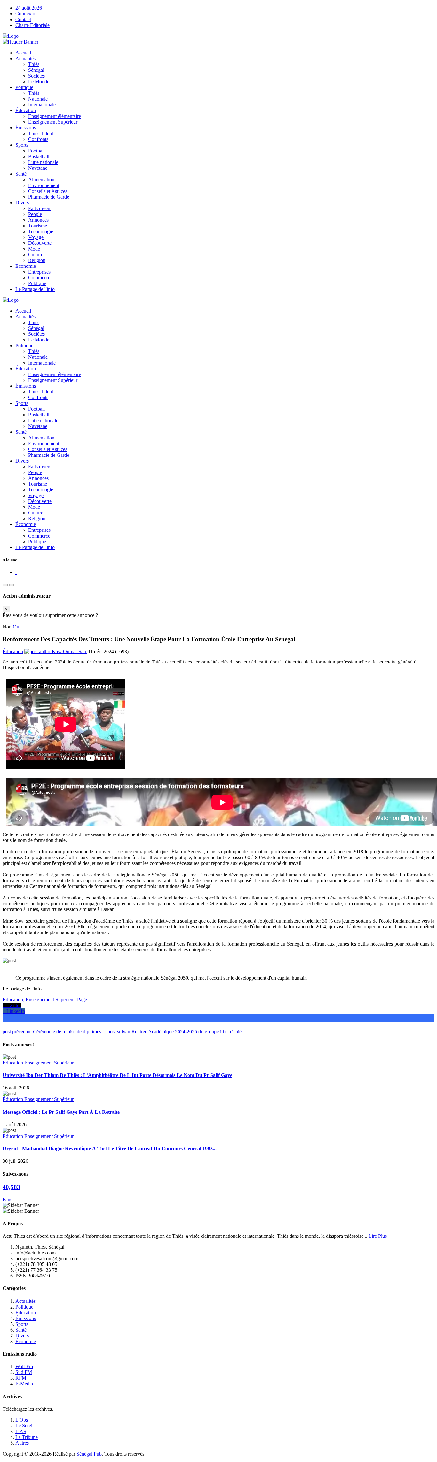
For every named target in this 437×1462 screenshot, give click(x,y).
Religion (36, 260)
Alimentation (41, 179)
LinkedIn (14, 1011)
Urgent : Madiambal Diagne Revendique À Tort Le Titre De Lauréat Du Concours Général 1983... (110, 1148)
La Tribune (26, 1437)
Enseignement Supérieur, (51, 999)
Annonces (38, 220)
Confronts (38, 139)
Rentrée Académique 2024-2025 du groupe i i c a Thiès (175, 1031)
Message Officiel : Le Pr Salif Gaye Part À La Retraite (61, 1112)
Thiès (33, 64)
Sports (21, 145)
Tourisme (37, 225)
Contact (23, 19)
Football (36, 150)
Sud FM (23, 1372)
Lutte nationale (43, 162)
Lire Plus (378, 1236)
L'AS (20, 1431)
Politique (24, 87)
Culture (35, 254)
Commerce (39, 277)
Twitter (12, 1005)
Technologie (40, 231)
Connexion (26, 13)
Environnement (43, 185)
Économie (25, 266)
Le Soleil (24, 1425)
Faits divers (39, 208)
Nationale (38, 99)
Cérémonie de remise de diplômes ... (54, 1031)
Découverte (40, 243)
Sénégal (36, 70)
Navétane (37, 168)
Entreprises (39, 272)
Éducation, (13, 999)
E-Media (24, 1383)
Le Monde (38, 81)
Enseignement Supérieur (52, 122)
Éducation (25, 110)
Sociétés (36, 75)
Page (82, 999)
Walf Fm (24, 1366)
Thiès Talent (40, 133)
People (35, 214)
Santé (21, 174)
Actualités (25, 58)
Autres (22, 1443)
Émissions (25, 127)
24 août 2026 (28, 8)
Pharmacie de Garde (48, 197)
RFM (20, 1378)
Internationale (42, 104)
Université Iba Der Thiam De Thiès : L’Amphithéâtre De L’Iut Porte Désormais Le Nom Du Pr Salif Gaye (117, 1075)
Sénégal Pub (89, 1454)
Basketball (38, 156)
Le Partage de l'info (35, 289)
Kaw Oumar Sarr (69, 651)
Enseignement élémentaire (54, 116)
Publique (37, 283)
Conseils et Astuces (47, 191)
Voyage (36, 237)
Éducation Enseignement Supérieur (38, 1062)
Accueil (23, 52)
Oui (16, 626)
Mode (34, 248)
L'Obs (21, 1420)
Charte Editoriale (32, 25)
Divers (22, 202)
